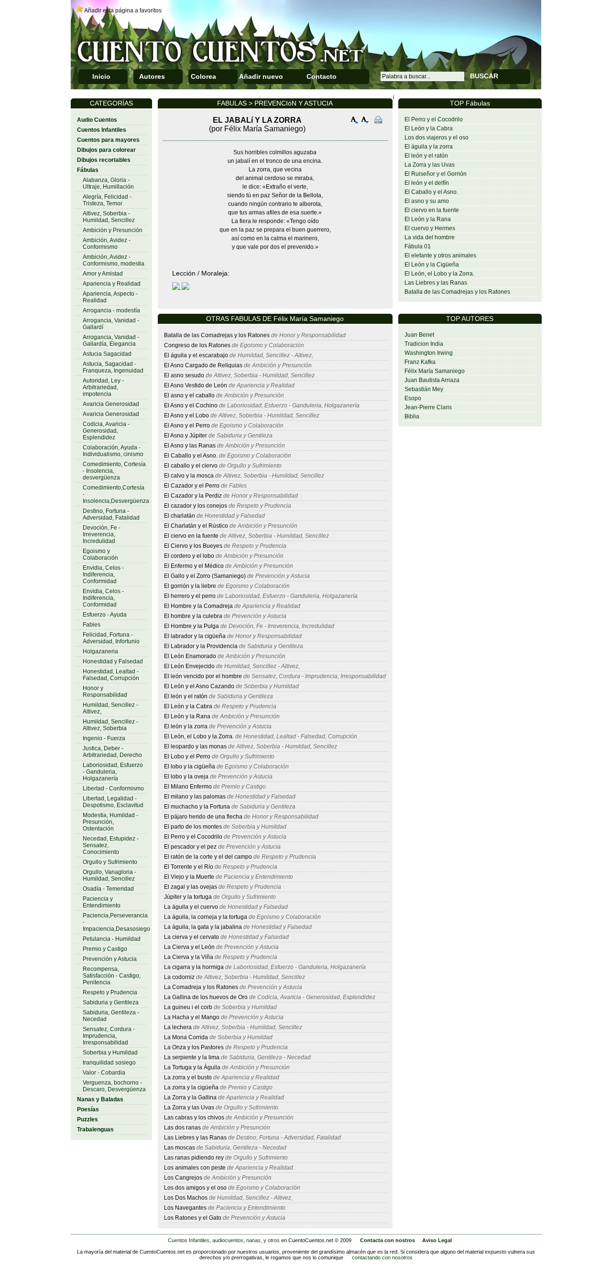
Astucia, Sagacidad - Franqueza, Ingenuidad (113, 367)
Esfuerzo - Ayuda (105, 614)
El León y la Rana (427, 219)
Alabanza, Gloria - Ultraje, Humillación (108, 183)
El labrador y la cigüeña (195, 636)
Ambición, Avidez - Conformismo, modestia (113, 260)
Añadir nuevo (261, 76)
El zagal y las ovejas (190, 887)
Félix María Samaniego (434, 371)
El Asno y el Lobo (186, 415)
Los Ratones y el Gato (192, 1217)
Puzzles (87, 1119)
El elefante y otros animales (440, 255)
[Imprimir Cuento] (378, 121)
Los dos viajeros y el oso (436, 137)
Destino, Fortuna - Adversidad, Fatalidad (111, 514)
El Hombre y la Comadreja (198, 606)
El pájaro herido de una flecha (203, 816)
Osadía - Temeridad (108, 888)
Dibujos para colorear (106, 150)
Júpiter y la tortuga (188, 897)
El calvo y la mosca (189, 475)
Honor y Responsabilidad (105, 691)
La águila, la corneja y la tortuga (205, 917)
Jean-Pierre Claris (428, 407)
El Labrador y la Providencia (201, 646)
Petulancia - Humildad (112, 939)
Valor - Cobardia (104, 1072)
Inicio (101, 76)
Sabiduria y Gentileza (111, 1002)
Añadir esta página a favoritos (123, 10)
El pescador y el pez (190, 846)
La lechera (178, 1027)
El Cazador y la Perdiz (193, 495)
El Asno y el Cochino (191, 405)
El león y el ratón (426, 155)
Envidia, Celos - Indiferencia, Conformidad (103, 574)
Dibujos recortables (104, 160)
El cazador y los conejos (195, 505)
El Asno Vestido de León (195, 385)
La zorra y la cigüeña (191, 1087)
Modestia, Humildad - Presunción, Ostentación (110, 822)
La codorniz (179, 977)
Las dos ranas (182, 1127)
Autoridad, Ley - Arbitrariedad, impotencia (103, 387)
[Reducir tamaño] (365, 121)
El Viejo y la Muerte (189, 876)
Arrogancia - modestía (111, 310)
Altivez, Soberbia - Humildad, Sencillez (109, 217)
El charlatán (179, 515)
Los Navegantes (185, 1207)
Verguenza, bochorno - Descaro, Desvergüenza (114, 1086)
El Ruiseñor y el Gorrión (435, 173)
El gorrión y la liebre (190, 586)
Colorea (203, 76)
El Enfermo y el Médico (194, 566)
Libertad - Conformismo (113, 788)
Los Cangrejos (183, 1177)
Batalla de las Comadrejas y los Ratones (457, 291)
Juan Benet (419, 334)
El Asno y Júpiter (185, 435)
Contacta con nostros (387, 1240)
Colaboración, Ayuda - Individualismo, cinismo (113, 451)
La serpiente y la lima (191, 1057)
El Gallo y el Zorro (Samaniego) (205, 576)
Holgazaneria (100, 651)
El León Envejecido (189, 666)
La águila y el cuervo (191, 907)
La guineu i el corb (188, 1007)
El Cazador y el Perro (191, 485)
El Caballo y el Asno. (431, 192)
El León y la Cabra (428, 128)
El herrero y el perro (190, 596)
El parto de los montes (193, 826)
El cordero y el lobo (189, 556)
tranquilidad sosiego (109, 1062)
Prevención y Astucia (110, 959)
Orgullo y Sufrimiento (110, 862)
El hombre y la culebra (193, 616)
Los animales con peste (195, 1167)
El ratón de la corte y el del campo (208, 856)
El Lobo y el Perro (187, 756)
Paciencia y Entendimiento (101, 902)
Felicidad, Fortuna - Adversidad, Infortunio (111, 638)
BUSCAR (484, 76)
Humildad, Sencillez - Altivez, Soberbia (110, 725)
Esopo (412, 398)
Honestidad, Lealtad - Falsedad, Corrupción (111, 674)
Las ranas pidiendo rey (194, 1157)
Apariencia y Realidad (112, 283)
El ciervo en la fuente (431, 210)
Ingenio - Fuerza (104, 738)
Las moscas (179, 1147)
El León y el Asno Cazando (199, 686)
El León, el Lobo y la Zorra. (439, 273)
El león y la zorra (186, 726)
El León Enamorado (190, 656)
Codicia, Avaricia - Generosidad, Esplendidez (106, 431)
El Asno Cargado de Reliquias (203, 365)
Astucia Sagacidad (107, 354)
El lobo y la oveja (186, 776)
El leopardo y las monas (195, 746)
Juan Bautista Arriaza (431, 380)
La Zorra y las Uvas (429, 164)
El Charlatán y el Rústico (196, 525)
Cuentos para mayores (108, 140)
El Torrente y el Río (188, 866)
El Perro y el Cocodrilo (433, 119)
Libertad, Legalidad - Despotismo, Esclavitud (113, 802)
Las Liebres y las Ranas (435, 282)
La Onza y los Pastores (194, 1047)
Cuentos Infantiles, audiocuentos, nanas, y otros (224, 1240)
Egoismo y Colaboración (100, 554)
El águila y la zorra (428, 146)
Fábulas (87, 170)
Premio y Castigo (105, 949)
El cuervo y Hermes (429, 228)
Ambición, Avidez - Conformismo (107, 243)
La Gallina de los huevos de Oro (206, 997)
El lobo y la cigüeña (189, 766)
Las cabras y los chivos (194, 1117)
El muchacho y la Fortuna (197, 806)
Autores (152, 76)
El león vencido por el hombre (203, 676)
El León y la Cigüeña (431, 264)
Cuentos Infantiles (101, 130)
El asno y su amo (426, 201)
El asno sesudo (184, 375)
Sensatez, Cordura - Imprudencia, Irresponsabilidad (109, 1036)
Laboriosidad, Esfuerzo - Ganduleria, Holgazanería (113, 772)
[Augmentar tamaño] (355, 121)
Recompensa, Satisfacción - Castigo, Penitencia (112, 976)
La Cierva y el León (189, 947)
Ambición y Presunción (112, 230)
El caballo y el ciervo (191, 465)
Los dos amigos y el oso (195, 1187)
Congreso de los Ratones (197, 345)
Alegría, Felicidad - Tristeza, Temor (107, 200)
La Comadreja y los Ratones (202, 987)
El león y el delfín (426, 183)
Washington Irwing (428, 353)
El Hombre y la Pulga (191, 626)
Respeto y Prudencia (110, 992)
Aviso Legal (437, 1240)
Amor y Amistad (103, 273)
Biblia (411, 416)
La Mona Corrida (186, 1037)
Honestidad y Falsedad (113, 661)
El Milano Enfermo (188, 786)
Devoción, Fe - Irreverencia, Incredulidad (101, 534)
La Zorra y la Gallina (190, 1097)
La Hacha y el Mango (191, 1017)
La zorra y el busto (188, 1077)
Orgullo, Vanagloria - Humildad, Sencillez (109, 875)
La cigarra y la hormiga (194, 967)
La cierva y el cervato (191, 937)
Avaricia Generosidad (111, 404)
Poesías (88, 1109)
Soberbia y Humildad (110, 1052)
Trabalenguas (95, 1129)
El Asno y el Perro (187, 425)
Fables (91, 624)
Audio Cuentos (97, 120)
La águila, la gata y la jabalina (203, 927)
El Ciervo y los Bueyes (193, 546)
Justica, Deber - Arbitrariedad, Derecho (112, 751)
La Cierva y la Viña (188, 957)
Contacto (321, 76)
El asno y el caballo (189, 395)
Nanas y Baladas (100, 1099)
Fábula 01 (417, 246)
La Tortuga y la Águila (192, 1067)
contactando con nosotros (382, 1257)
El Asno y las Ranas (190, 445)
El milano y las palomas (195, 796)
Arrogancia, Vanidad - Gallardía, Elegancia (111, 340)
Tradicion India (423, 344)
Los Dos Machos (186, 1197)
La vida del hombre (429, 237)
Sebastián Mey (423, 389)
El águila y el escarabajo (196, 355)
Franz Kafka (420, 362)
